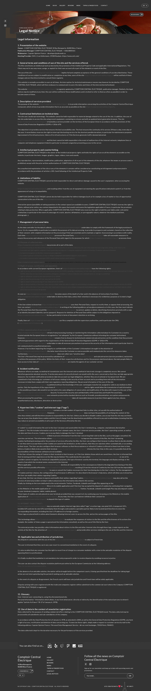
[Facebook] (5, 21)
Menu (78, 5)
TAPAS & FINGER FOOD (90, 5)
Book (55, 5)
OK (130, 676)
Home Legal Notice (26, 28)
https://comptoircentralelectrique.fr (46, 73)
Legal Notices (52, 674)
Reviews (71, 5)
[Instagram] (5, 25)
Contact (104, 5)
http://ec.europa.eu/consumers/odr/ (32, 566)
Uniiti (131, 686)
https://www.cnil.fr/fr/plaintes (30, 323)
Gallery (62, 5)
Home (48, 5)
